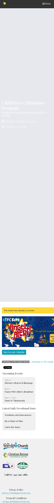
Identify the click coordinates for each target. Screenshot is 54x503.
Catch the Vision (12, 427)
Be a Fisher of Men (14, 421)
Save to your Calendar (14, 352)
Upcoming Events (12, 373)
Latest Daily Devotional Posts (19, 408)
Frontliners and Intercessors (18, 415)
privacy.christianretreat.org (16, 493)
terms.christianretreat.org (16, 501)
